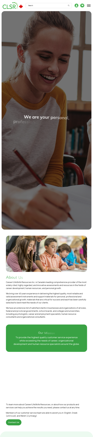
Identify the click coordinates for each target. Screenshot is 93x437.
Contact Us (13, 422)
